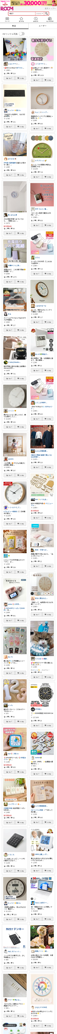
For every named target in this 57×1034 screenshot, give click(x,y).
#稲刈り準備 (35, 455)
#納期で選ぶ (44, 455)
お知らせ (35, 19)
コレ (9, 78)
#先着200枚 (8, 808)
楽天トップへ (50, 8)
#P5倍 (6, 163)
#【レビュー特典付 (10, 511)
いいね (22, 78)
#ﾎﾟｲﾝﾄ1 (19, 68)
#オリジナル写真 (37, 810)
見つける (21, 19)
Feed (7, 19)
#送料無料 (12, 163)
